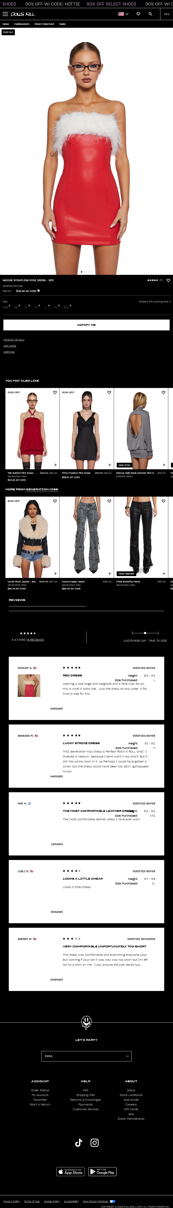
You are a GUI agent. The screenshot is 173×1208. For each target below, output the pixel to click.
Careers (131, 1104)
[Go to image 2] (84, 272)
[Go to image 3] (86, 272)
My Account (40, 1095)
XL (56, 307)
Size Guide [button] (10, 346)
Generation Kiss (13, 286)
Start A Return (40, 1104)
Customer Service (85, 1109)
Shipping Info (85, 1095)
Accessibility (71, 1201)
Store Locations (131, 1095)
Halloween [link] (21, 24)
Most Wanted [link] (44, 24)
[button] (51, 4)
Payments (85, 1104)
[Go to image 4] (89, 272)
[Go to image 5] (91, 272)
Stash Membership (131, 1118)
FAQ (85, 1090)
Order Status (40, 1090)
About (131, 1090)
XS (16, 307)
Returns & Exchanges (85, 1099)
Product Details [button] (14, 340)
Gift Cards (131, 1109)
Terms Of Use (32, 1201)
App (131, 1114)
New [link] (6, 24)
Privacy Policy (11, 1201)
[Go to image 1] (81, 272)
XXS (5, 307)
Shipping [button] (9, 352)
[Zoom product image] (86, 151)
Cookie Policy (52, 1201)
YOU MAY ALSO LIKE (22, 380)
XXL (66, 307)
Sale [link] (62, 24)
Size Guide (131, 1099)
